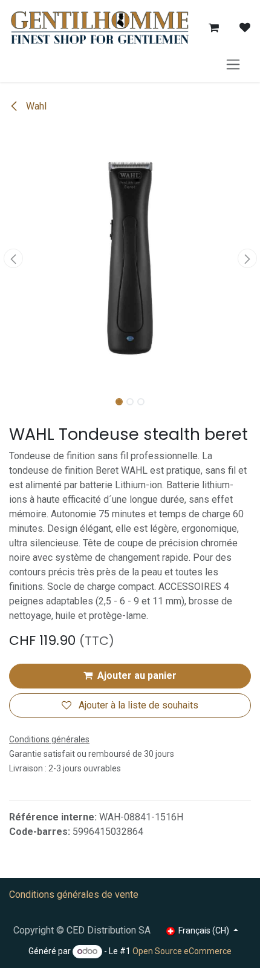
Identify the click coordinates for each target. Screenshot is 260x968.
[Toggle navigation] (233, 63)
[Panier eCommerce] (213, 28)
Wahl (35, 106)
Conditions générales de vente (73, 894)
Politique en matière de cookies (130, 947)
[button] (13, 258)
